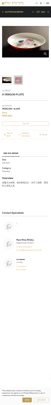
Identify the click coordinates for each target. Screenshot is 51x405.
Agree (27, 400)
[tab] (10, 153)
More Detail (41, 400)
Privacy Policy (29, 393)
